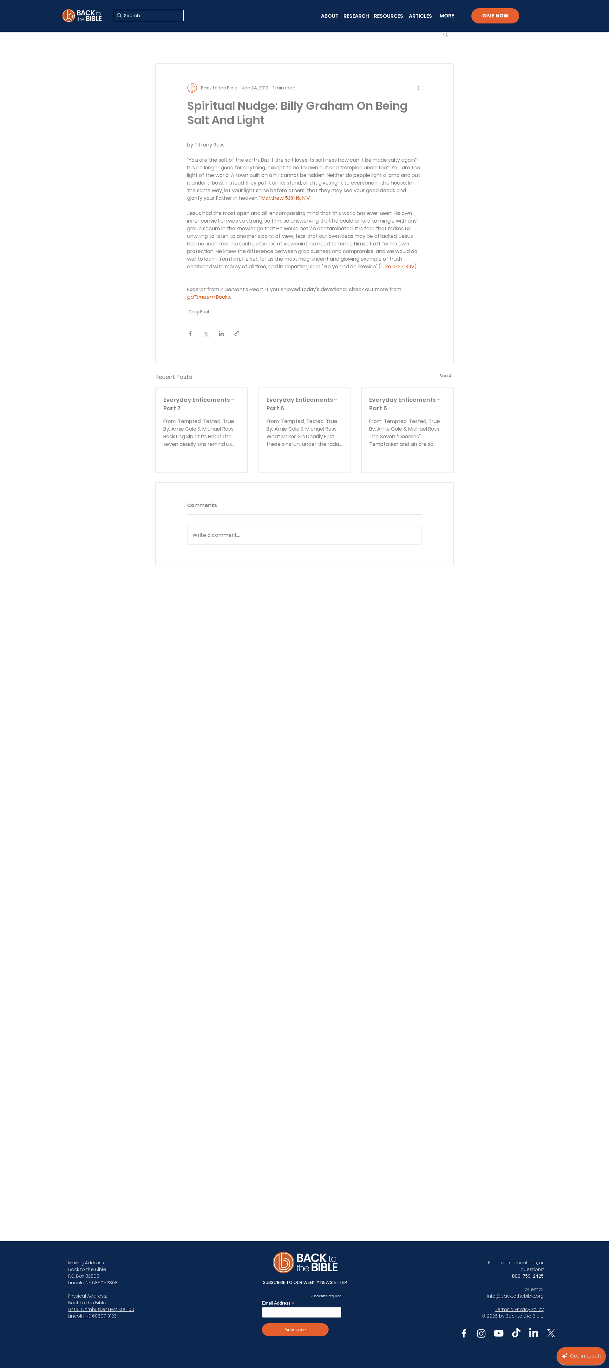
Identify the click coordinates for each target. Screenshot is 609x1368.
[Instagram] (481, 1333)
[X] (551, 1333)
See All (447, 376)
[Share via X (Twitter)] (206, 333)
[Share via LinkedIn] (221, 333)
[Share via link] (237, 333)
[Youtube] (498, 1333)
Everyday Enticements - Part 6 (301, 404)
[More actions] (418, 88)
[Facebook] (463, 1333)
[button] (445, 34)
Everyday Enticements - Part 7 (198, 404)
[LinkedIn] (533, 1333)
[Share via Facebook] (190, 333)
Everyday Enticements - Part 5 (404, 404)
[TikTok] (516, 1333)
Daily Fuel (198, 312)
